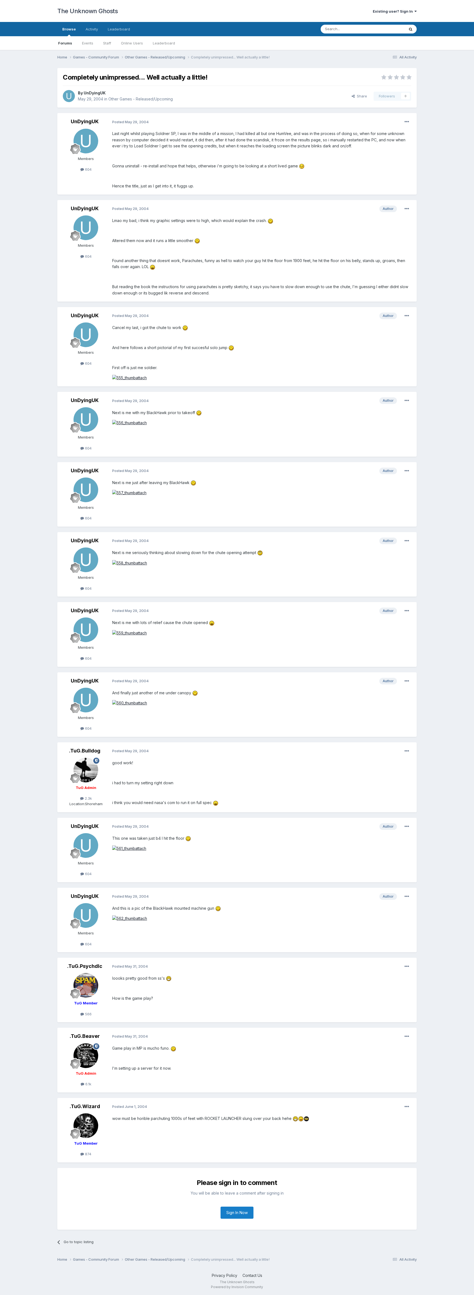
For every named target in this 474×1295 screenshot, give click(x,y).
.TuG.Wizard (85, 1106)
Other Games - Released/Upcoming (140, 99)
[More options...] (406, 122)
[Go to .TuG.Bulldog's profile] (86, 770)
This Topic (388, 29)
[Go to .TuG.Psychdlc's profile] (86, 985)
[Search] (411, 29)
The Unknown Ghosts (87, 11)
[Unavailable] (129, 377)
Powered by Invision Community (237, 1287)
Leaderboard (164, 43)
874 (87, 1154)
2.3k (88, 798)
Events (87, 43)
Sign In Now (237, 1212)
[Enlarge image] (301, 166)
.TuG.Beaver (85, 1036)
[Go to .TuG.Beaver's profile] (86, 1055)
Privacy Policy (224, 1275)
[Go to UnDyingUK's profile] (69, 96)
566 (88, 1014)
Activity (92, 29)
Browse (69, 29)
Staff (107, 43)
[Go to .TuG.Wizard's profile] (86, 1125)
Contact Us (252, 1275)
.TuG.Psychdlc (84, 966)
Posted (130, 122)
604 (88, 169)
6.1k (87, 1084)
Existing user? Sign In (393, 11)
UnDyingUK (95, 93)
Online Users (132, 43)
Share (361, 96)
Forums (65, 43)
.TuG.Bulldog (84, 751)
